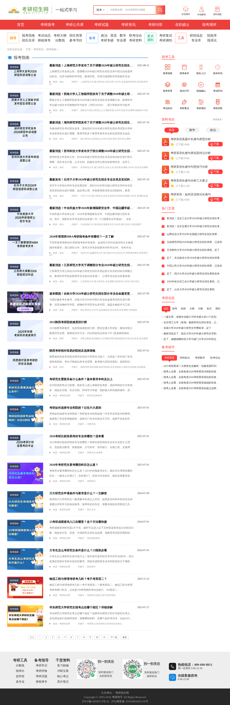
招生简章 (75, 35)
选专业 (20, 681)
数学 (123, 35)
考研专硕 (107, 40)
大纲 (191, 308)
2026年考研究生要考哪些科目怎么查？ (73, 464)
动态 (166, 308)
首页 (20, 25)
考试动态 (44, 35)
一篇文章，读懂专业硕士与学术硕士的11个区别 (190, 317)
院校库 (212, 35)
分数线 (60, 40)
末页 (124, 637)
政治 (104, 35)
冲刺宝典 (63, 670)
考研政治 (185, 357)
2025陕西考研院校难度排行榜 (68, 322)
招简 (183, 308)
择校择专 (44, 40)
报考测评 (209, 25)
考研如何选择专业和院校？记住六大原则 (75, 407)
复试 (209, 308)
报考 (174, 308)
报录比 (212, 40)
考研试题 (101, 25)
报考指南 (28, 35)
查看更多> (218, 119)
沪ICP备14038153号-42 (95, 701)
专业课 (121, 40)
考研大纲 (60, 35)
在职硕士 (182, 25)
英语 (113, 35)
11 (104, 637)
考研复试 (165, 35)
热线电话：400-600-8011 (195, 664)
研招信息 (196, 35)
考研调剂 (165, 40)
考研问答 (155, 25)
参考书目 (75, 40)
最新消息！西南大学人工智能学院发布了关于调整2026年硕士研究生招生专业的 (99, 93)
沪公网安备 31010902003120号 (129, 701)
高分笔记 (63, 681)
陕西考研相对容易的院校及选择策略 (72, 350)
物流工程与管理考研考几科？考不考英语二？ (78, 578)
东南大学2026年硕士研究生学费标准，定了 (187, 328)
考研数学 (200, 357)
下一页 (114, 637)
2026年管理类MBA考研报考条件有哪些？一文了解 (81, 236)
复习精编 (63, 665)
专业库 (196, 40)
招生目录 (28, 40)
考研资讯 (128, 25)
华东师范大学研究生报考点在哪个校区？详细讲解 (81, 607)
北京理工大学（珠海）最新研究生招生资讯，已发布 (192, 322)
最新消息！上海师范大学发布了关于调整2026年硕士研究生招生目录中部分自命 (99, 65)
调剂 (217, 308)
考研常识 (41, 665)
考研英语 (169, 357)
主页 (28, 49)
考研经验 (41, 670)
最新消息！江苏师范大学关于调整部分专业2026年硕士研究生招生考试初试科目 (99, 265)
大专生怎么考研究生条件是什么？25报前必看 (78, 550)
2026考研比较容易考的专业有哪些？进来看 (76, 436)
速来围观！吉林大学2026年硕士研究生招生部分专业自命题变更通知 (92, 293)
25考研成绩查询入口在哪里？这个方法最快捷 (78, 521)
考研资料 (135, 40)
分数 (200, 308)
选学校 (20, 676)
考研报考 (47, 25)
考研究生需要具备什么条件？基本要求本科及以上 (81, 379)
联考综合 (135, 35)
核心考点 (63, 676)
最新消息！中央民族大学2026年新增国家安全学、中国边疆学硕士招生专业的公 (99, 208)
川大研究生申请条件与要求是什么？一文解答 (78, 493)
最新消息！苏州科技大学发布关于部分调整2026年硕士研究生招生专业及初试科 (99, 150)
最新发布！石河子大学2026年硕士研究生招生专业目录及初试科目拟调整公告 (98, 179)
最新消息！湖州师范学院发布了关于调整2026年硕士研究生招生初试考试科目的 (99, 122)
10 (97, 637)
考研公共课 (75, 25)
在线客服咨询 (187, 675)
